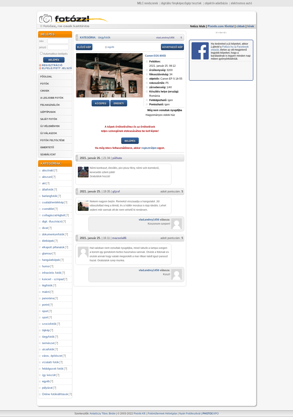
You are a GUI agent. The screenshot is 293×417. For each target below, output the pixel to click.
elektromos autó (241, 3)
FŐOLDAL (46, 76)
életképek (48, 240)
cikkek (240, 26)
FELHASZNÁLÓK (50, 105)
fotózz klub (197, 26)
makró (46, 291)
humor (46, 266)
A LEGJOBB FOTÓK (51, 98)
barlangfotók (49, 196)
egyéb (46, 381)
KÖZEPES (100, 103)
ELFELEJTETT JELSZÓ (57, 68)
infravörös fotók (51, 272)
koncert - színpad (53, 279)
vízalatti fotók (50, 362)
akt (44, 183)
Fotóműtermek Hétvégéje (162, 413)
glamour (47, 253)
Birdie (112, 413)
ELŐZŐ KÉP (84, 47)
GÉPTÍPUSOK (48, 112)
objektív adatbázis (216, 3)
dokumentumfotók (53, 234)
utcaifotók (48, 349)
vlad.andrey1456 (165, 37)
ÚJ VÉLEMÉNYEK (50, 126)
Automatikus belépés (55, 53)
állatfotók (47, 189)
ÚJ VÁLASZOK (48, 133)
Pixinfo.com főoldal (221, 26)
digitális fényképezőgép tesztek (181, 3)
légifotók (47, 285)
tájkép (46, 330)
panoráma (48, 298)
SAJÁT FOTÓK (48, 119)
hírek (250, 26)
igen (161, 100)
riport (45, 311)
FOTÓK (44, 83)
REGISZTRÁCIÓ (52, 65)
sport (45, 317)
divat (45, 228)
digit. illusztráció (52, 221)
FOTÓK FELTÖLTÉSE (52, 140)
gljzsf (116, 191)
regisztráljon (149, 148)
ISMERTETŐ (47, 147)
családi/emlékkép (53, 202)
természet (48, 343)
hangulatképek (51, 259)
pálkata (117, 158)
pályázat (47, 387)
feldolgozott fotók (52, 368)
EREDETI (119, 103)
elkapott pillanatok (53, 247)
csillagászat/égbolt (53, 215)
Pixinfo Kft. (140, 413)
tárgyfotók (48, 336)
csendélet (48, 208)
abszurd (47, 176)
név (41, 41)
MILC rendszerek (147, 3)
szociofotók (49, 323)
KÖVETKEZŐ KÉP (172, 47)
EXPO (210, 413)
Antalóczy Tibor (98, 413)
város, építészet (52, 355)
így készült (49, 375)
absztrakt (48, 170)
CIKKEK (44, 90)
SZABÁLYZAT (48, 154)
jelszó (42, 47)
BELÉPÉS (130, 141)
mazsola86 (119, 238)
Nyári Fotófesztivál (190, 413)
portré (45, 304)
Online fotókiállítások (55, 394)
